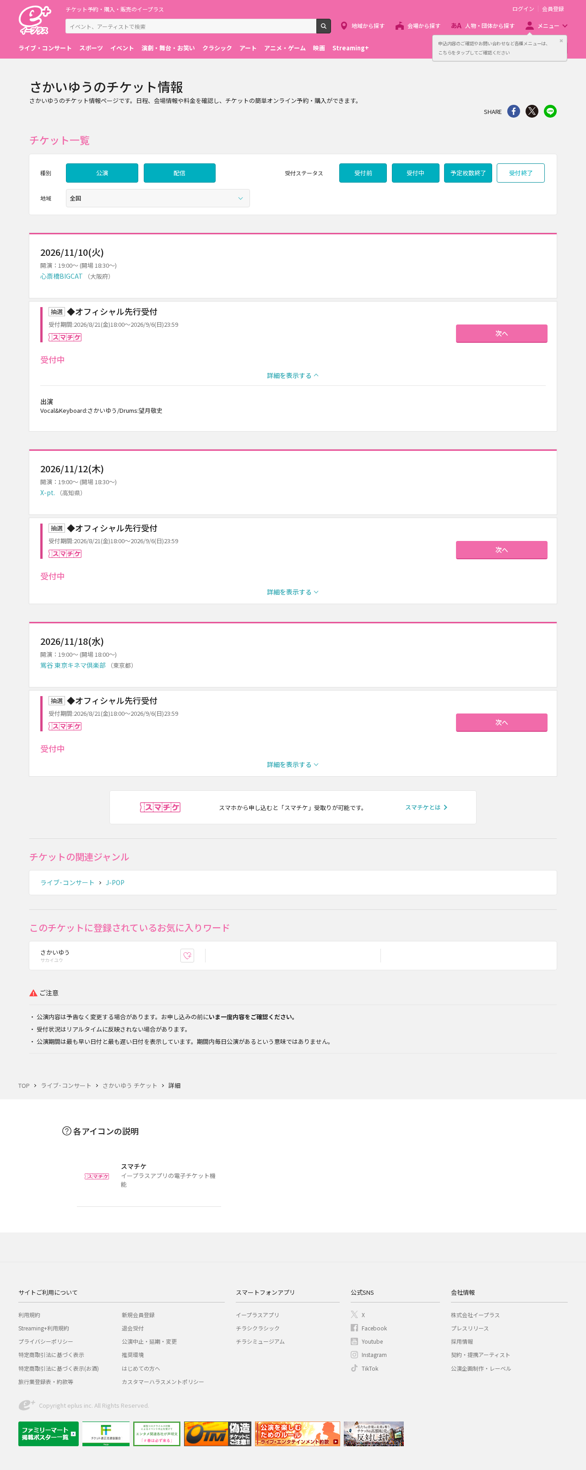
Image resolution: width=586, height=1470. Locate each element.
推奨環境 (133, 1354)
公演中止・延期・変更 (149, 1341)
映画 (319, 47)
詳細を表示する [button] (289, 375)
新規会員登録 (138, 1315)
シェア (513, 111)
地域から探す (368, 25)
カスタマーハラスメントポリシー (163, 1381)
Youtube (372, 1341)
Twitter (532, 111)
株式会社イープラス (475, 1315)
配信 (179, 172)
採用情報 (462, 1341)
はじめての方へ (141, 1368)
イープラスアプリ (257, 1315)
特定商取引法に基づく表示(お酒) (58, 1368)
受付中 (415, 172)
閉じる (561, 40)
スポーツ (91, 47)
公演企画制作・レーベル (481, 1368)
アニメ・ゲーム (285, 47)
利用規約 (29, 1315)
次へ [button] (501, 333)
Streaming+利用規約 (43, 1328)
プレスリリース (470, 1328)
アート (248, 47)
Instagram (374, 1354)
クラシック (217, 47)
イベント (122, 47)
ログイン (523, 8)
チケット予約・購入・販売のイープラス (114, 9)
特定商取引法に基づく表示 (51, 1354)
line (550, 111)
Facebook (374, 1328)
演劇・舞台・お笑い (168, 47)
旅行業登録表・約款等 (45, 1381)
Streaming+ (350, 47)
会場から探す (423, 25)
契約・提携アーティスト (480, 1354)
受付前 (363, 172)
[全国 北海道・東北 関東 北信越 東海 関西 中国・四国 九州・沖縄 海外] (158, 198)
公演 (102, 172)
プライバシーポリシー (45, 1341)
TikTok (370, 1368)
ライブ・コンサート (45, 47)
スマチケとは (423, 807)
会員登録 (553, 8)
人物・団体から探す (490, 25)
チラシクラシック (258, 1328)
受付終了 (521, 172)
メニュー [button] (548, 25)
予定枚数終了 (468, 172)
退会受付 (133, 1328)
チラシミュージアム (260, 1341)
